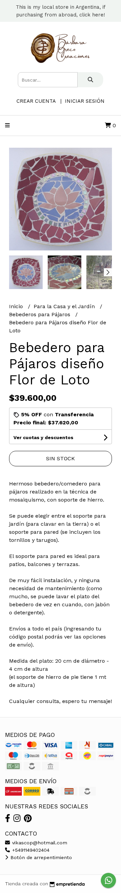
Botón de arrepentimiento (40, 857)
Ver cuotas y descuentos (43, 437)
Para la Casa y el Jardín (65, 306)
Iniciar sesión (85, 101)
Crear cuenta (35, 101)
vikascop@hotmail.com (38, 842)
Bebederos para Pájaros (40, 314)
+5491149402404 (29, 850)
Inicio (17, 306)
